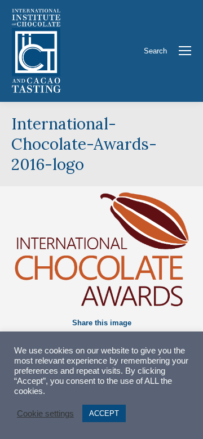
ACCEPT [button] (104, 413)
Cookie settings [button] (45, 413)
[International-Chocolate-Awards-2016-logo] (101, 248)
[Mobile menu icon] (185, 50)
